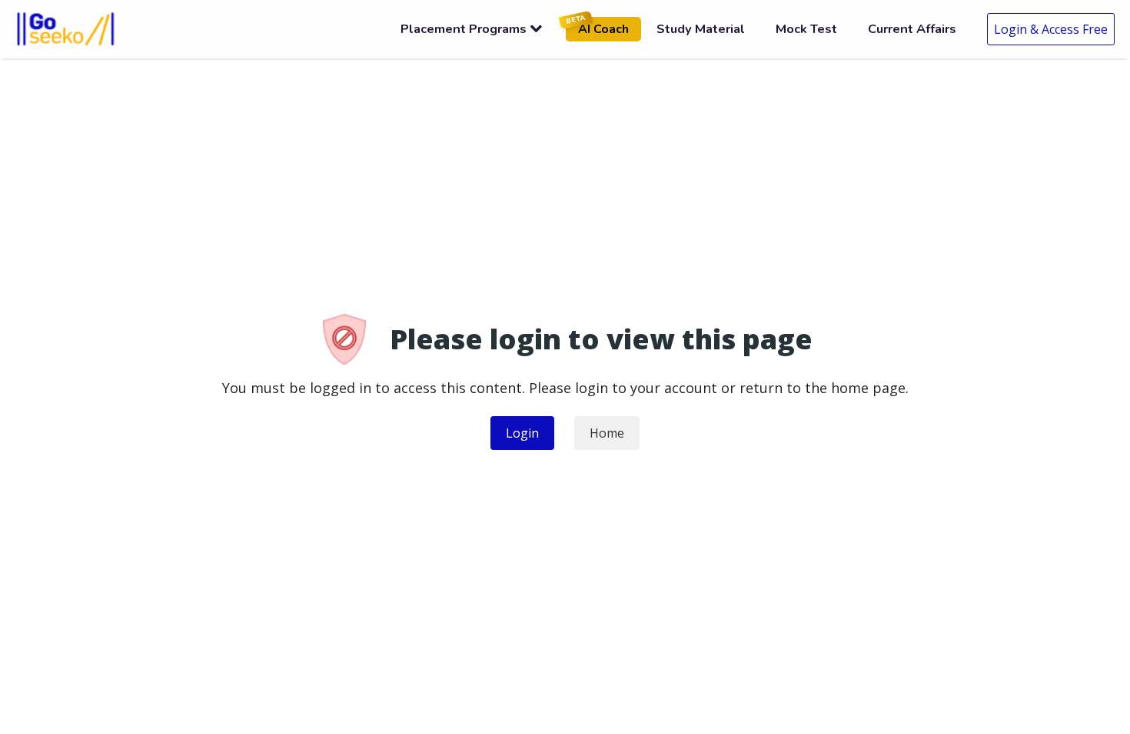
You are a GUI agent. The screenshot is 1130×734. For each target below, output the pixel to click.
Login (522, 433)
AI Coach (597, 27)
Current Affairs (912, 29)
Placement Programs (463, 29)
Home (607, 433)
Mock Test (806, 29)
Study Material (700, 29)
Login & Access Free (1051, 29)
